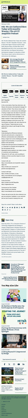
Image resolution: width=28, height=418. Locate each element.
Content (3, 213)
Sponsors (3, 411)
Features (3, 409)
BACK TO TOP (6, 401)
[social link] (4, 364)
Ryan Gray (6, 37)
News (2, 408)
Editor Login (4, 415)
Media (6, 213)
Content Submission (6, 413)
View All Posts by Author (6, 256)
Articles (3, 404)
